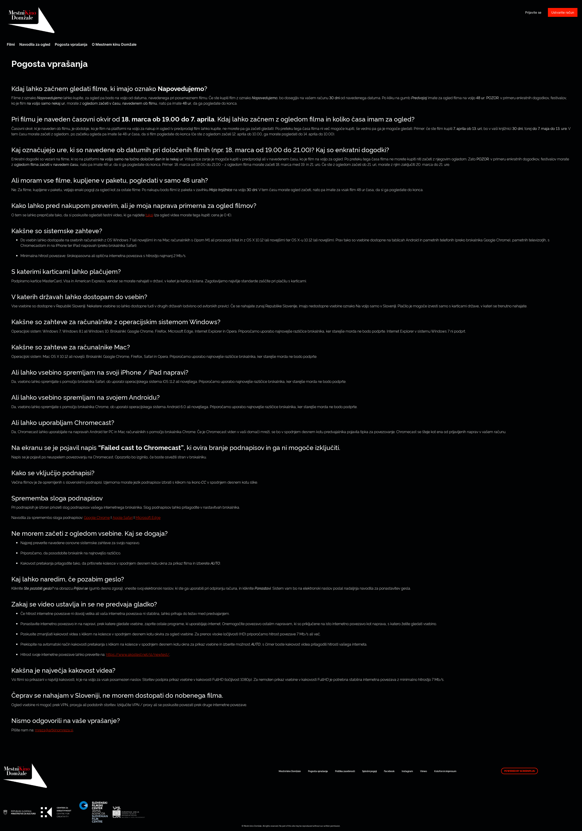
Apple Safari (123, 517)
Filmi (11, 44)
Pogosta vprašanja (71, 44)
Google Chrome (97, 517)
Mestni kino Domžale (56, 20)
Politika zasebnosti (345, 771)
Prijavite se (533, 12)
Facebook (389, 771)
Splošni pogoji (369, 771)
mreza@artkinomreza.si (54, 729)
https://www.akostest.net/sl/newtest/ (137, 654)
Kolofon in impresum (445, 771)
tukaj (149, 214)
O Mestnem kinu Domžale (114, 44)
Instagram (407, 771)
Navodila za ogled (34, 44)
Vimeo (423, 771)
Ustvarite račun (562, 12)
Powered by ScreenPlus (519, 771)
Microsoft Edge (148, 517)
